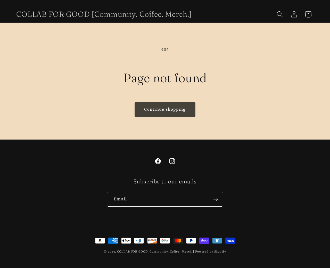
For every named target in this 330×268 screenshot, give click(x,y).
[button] (280, 14)
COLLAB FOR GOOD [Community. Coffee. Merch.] (155, 252)
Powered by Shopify (210, 252)
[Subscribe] (216, 199)
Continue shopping (165, 109)
